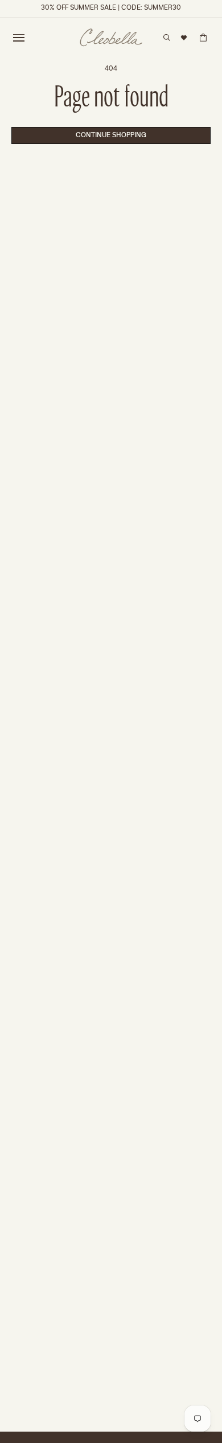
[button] (18, 38)
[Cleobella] (111, 37)
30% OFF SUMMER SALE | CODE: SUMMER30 (111, 8)
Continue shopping (111, 135)
